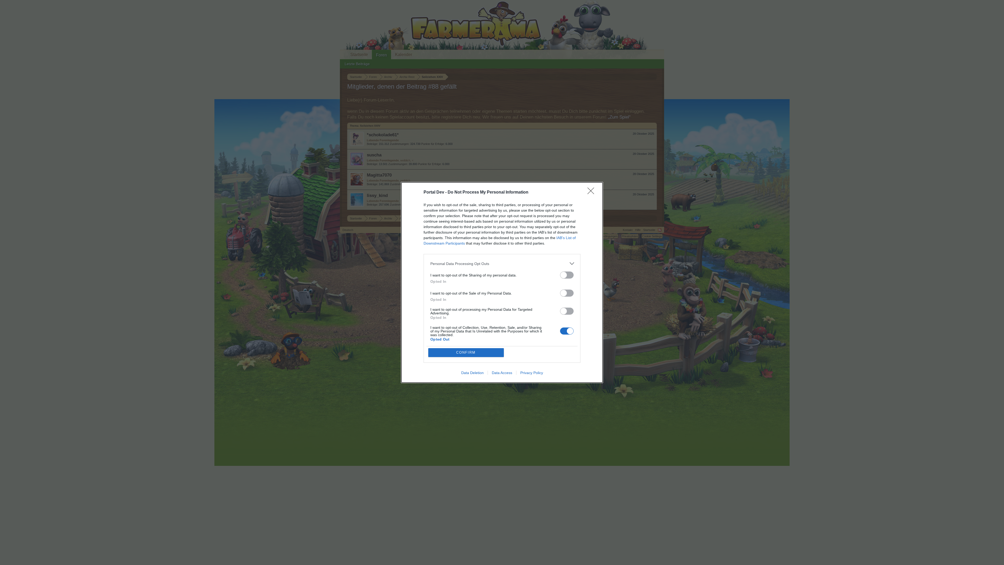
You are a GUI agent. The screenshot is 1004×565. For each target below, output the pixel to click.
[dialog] (502, 282)
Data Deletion (472, 373)
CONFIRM (466, 352)
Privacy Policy (531, 373)
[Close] (592, 192)
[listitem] (502, 263)
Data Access (502, 373)
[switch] (567, 275)
